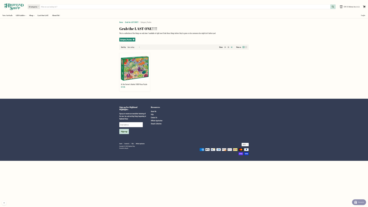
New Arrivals (7, 15)
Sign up (124, 131)
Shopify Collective (156, 123)
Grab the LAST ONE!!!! (131, 22)
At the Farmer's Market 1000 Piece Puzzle (134, 84)
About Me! (56, 15)
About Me (153, 111)
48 (231, 47)
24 (225, 47)
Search (120, 144)
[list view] (246, 47)
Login (363, 15)
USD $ (244, 144)
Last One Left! (43, 15)
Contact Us (154, 117)
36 (228, 47)
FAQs (152, 114)
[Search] (333, 7)
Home (121, 22)
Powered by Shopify (123, 148)
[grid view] (243, 47)
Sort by (123, 47)
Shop (31, 15)
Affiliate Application (156, 120)
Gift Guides (20, 15)
